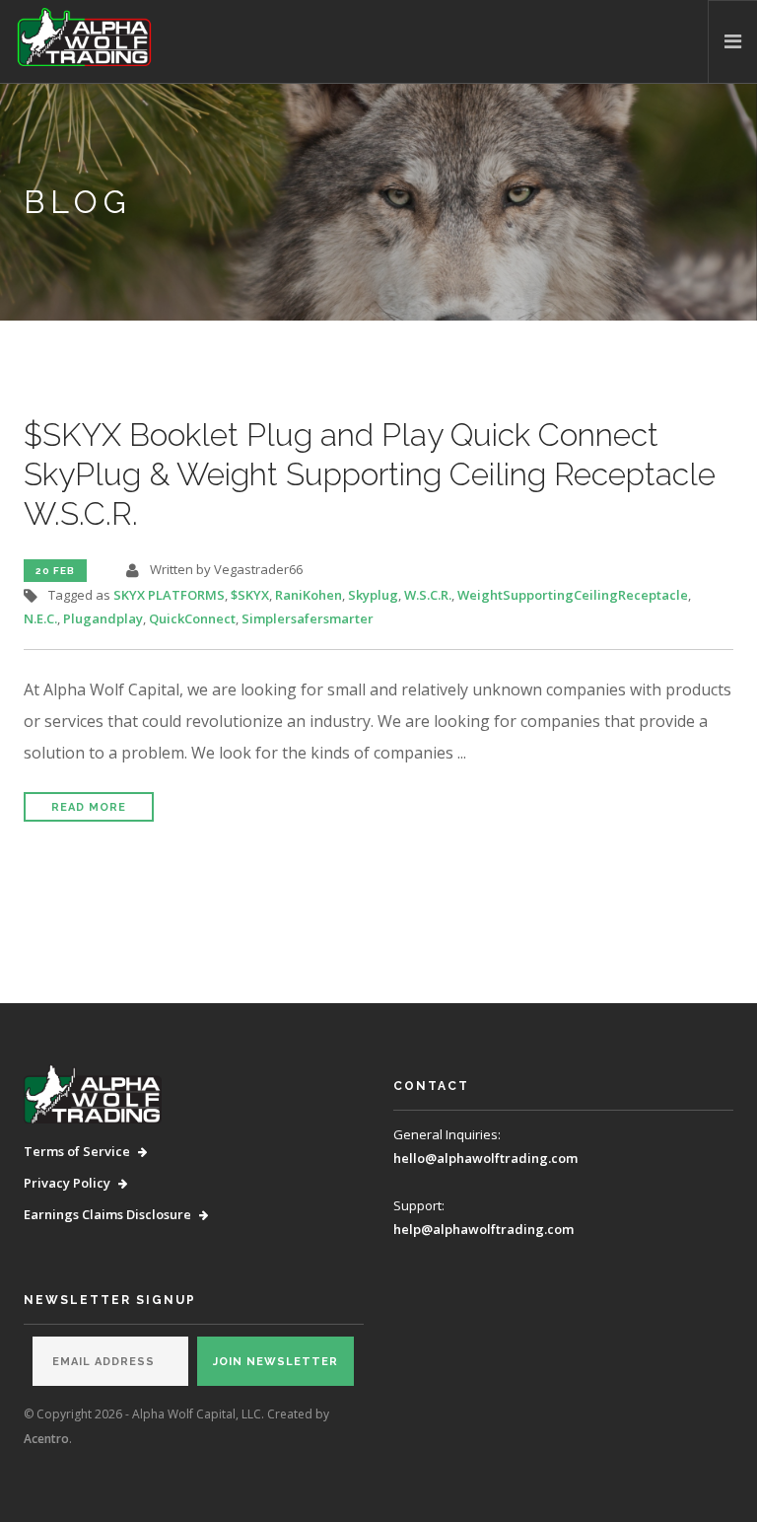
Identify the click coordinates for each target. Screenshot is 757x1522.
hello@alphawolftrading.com (485, 1158)
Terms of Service (77, 1151)
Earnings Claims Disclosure (107, 1214)
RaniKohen (308, 595)
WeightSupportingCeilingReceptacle (572, 595)
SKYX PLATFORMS (169, 595)
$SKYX (250, 595)
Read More (88, 807)
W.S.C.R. (427, 595)
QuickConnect (192, 618)
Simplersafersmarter (307, 618)
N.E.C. (40, 618)
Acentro (46, 1438)
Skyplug (373, 595)
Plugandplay (103, 618)
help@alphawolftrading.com (483, 1229)
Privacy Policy (67, 1183)
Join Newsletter (275, 1361)
